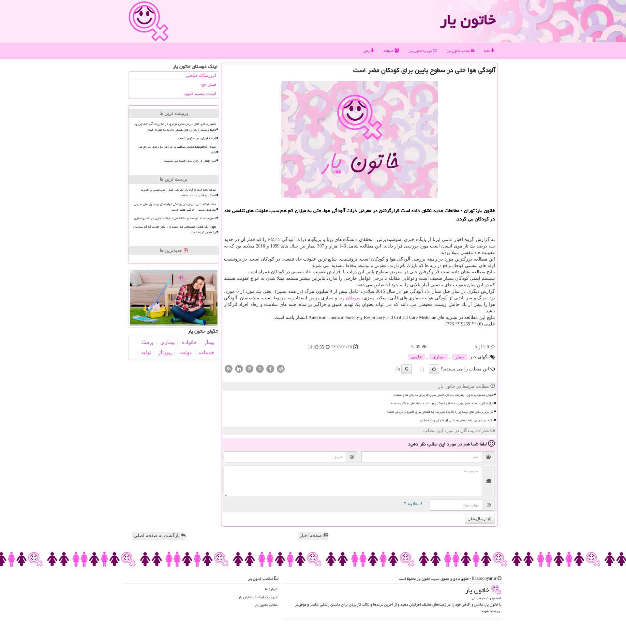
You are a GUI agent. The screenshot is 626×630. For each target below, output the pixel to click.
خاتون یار (468, 20)
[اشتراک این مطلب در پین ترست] (249, 368)
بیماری (438, 356)
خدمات (206, 352)
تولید (146, 352)
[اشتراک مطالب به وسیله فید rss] (228, 368)
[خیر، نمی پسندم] (406, 369)
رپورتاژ (165, 352)
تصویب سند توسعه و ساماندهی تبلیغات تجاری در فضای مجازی (175, 218)
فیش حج (208, 84)
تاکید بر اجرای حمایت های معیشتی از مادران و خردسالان (457, 420)
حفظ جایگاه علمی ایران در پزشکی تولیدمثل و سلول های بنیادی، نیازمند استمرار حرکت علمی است (174, 207)
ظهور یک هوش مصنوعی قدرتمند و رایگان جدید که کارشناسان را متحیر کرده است (174, 229)
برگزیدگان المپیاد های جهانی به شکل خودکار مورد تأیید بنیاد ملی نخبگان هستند (442, 403)
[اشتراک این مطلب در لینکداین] (239, 368)
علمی (416, 356)
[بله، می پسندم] (434, 369)
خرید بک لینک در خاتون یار (257, 596)
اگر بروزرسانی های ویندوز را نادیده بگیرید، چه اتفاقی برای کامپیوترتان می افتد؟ (440, 412)
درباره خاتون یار (421, 50)
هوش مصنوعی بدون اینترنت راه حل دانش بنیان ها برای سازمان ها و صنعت (444, 395)
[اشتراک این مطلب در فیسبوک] (270, 368)
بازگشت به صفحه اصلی (157, 535)
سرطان (353, 297)
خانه (487, 50)
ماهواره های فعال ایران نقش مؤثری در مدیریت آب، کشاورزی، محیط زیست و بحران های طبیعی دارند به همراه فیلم (175, 127)
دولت (186, 352)
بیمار (459, 356)
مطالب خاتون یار (459, 50)
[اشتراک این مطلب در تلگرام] (280, 368)
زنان (367, 50)
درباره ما (271, 588)
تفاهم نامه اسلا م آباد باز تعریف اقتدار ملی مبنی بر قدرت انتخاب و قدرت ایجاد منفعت (178, 193)
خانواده (389, 50)
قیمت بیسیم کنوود (200, 93)
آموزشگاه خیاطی (201, 75)
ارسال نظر (478, 519)
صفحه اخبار (311, 535)
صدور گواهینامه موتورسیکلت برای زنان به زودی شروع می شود (177, 149)
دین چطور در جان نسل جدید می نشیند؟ (190, 161)
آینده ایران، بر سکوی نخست (197, 138)
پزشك (147, 342)
